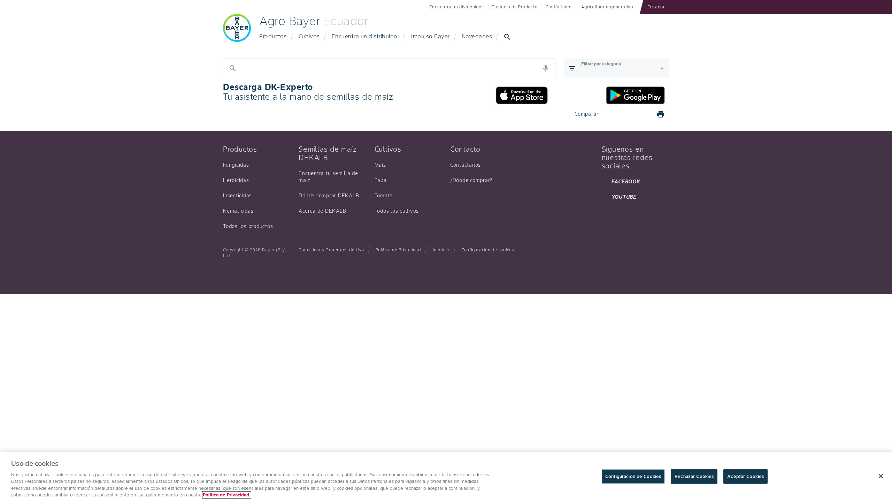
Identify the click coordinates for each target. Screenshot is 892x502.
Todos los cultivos (397, 211)
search (507, 37)
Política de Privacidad (398, 249)
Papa (381, 180)
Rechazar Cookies (694, 476)
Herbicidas (236, 180)
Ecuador (656, 6)
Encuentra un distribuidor (456, 6)
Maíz (380, 165)
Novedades (477, 36)
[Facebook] (610, 114)
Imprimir (441, 249)
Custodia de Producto (514, 6)
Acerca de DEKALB (322, 211)
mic (545, 68)
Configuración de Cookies (633, 476)
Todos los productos (248, 226)
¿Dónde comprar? (471, 180)
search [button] (233, 68)
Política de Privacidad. (227, 495)
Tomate (384, 195)
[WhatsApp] (644, 114)
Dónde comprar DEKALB (329, 195)
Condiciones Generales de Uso (331, 249)
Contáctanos (559, 6)
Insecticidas (237, 195)
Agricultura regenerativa (607, 6)
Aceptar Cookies (745, 476)
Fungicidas (236, 165)
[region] (446, 477)
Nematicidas (238, 211)
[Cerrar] (881, 476)
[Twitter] (627, 114)
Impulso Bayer (430, 36)
